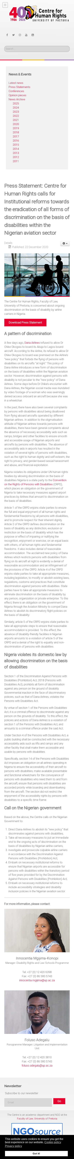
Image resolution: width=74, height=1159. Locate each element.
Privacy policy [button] (13, 1146)
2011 (16, 161)
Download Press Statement (25, 322)
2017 (16, 136)
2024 (16, 107)
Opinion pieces (17, 95)
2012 (16, 157)
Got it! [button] (36, 1153)
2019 (16, 128)
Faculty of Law (25, 1118)
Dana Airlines (32, 342)
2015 (16, 144)
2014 (16, 149)
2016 (16, 140)
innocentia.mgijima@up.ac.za (37, 980)
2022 (16, 116)
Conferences (16, 91)
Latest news (16, 83)
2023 (16, 111)
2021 (16, 120)
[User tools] (65, 243)
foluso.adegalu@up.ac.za (37, 1065)
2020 (16, 124)
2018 (16, 132)
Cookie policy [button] (52, 1142)
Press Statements (19, 87)
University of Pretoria (45, 1118)
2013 (16, 153)
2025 (16, 103)
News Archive (17, 99)
